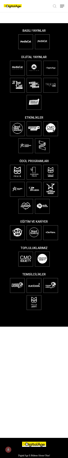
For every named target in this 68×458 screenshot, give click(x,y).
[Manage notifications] (8, 450)
